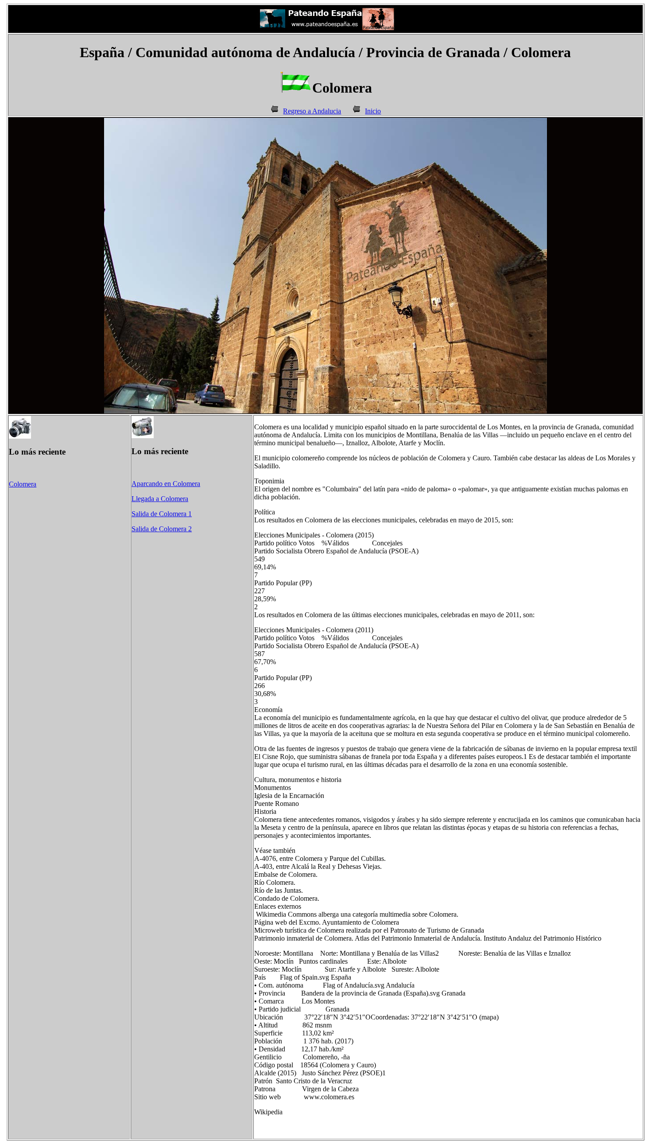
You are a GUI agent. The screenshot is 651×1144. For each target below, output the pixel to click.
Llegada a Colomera (160, 498)
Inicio (373, 111)
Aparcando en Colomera (166, 483)
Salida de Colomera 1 (162, 514)
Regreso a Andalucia (312, 111)
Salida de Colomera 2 (162, 529)
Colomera (22, 484)
